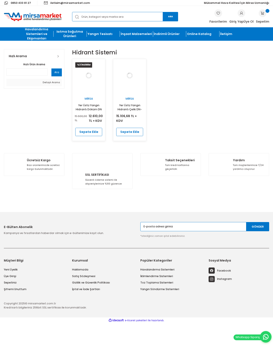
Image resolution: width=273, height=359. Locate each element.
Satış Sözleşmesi (83, 276)
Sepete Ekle (88, 132)
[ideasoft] (116, 320)
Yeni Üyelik (11, 269)
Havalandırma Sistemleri (157, 269)
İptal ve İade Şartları (86, 289)
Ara (170, 16)
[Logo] (32, 16)
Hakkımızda (80, 269)
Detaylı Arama (51, 82)
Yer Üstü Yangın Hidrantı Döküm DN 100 (89, 107)
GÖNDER (258, 226)
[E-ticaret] (136, 320)
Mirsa (89, 98)
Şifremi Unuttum (15, 289)
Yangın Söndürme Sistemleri (159, 289)
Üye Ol (249, 21)
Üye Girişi (10, 276)
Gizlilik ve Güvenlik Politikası (91, 282)
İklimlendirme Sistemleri (156, 276)
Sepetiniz (10, 282)
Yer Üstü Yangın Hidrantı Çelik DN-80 (130, 107)
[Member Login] (241, 13)
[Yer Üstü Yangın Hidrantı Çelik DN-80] (129, 75)
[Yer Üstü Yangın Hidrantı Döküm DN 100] (88, 75)
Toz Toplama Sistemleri (156, 282)
